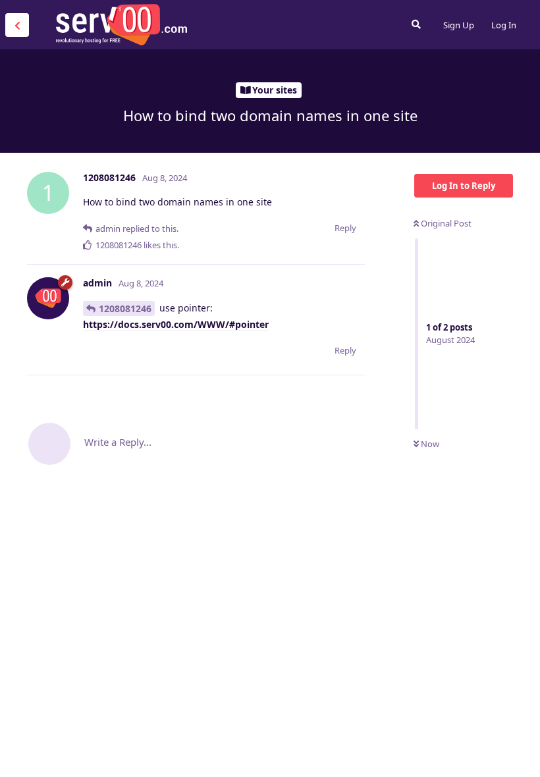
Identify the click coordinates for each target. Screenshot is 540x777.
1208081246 (125, 308)
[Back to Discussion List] (17, 25)
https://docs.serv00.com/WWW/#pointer (176, 324)
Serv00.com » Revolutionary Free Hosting (121, 24)
